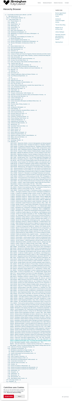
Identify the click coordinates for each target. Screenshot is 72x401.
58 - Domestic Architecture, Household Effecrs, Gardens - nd (23, 110)
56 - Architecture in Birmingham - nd (17, 107)
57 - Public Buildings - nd (14, 108)
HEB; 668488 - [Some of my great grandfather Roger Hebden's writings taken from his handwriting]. (33, 345)
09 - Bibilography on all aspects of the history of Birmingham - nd (24, 33)
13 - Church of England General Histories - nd (19, 39)
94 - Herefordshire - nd (14, 370)
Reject (19, 396)
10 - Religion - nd (13, 35)
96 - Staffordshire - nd (14, 373)
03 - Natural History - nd (14, 24)
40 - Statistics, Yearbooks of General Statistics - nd (20, 82)
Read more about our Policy (14, 392)
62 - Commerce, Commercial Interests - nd (18, 116)
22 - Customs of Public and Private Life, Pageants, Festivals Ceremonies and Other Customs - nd (31, 53)
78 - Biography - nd (13, 141)
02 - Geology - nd (13, 22)
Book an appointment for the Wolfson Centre (60, 14)
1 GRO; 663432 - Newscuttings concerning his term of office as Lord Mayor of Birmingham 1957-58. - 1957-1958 (36, 171)
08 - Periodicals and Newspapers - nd (17, 31)
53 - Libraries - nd (13, 102)
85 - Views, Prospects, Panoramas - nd (18, 356)
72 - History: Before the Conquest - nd (17, 132)
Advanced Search (47, 2)
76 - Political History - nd (14, 138)
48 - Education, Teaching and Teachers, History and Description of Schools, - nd (27, 94)
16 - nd (10, 44)
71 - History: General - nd (14, 130)
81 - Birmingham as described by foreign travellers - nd (21, 350)
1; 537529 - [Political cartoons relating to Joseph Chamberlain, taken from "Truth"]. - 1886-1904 (32, 229)
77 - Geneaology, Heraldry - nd (16, 140)
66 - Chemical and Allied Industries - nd (18, 122)
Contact (67, 2)
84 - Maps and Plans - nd (14, 354)
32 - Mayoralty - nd (13, 69)
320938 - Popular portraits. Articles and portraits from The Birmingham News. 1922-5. (30, 329)
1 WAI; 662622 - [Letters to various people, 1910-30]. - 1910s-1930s (26, 183)
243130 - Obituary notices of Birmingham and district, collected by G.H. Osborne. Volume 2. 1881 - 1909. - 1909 (36, 314)
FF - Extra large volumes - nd (14, 379)
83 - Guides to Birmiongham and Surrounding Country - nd (22, 353)
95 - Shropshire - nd (13, 372)
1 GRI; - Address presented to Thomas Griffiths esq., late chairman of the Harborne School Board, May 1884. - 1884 (36, 169)
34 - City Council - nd (14, 72)
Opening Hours (59, 42)
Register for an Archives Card (59, 28)
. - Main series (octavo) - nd (13, 16)
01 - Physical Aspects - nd (15, 21)
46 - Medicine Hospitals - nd (15, 91)
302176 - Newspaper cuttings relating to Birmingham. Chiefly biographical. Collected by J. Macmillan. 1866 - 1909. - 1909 (38, 328)
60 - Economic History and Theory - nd (18, 113)
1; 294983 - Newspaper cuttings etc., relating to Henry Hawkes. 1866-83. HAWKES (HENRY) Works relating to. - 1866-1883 (38, 199)
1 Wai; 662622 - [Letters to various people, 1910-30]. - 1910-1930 (25, 188)
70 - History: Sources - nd (15, 129)
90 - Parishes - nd (13, 364)
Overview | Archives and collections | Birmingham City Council (60, 37)
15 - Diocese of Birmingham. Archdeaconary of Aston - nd (22, 42)
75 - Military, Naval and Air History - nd (18, 137)
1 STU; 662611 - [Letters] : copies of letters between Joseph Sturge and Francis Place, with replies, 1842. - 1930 (36, 182)
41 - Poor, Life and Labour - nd (16, 83)
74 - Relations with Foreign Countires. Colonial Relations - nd (22, 135)
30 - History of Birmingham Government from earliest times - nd (23, 66)
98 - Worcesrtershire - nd (14, 376)
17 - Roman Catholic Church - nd (16, 46)
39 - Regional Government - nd (16, 80)
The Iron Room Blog (60, 24)
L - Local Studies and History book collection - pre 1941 (19, 14)
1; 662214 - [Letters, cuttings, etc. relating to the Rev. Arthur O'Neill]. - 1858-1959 (29, 243)
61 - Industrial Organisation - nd (16, 115)
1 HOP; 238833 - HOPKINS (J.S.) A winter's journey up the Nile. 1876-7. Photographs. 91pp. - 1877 (33, 176)
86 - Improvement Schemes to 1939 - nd (18, 357)
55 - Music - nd (12, 105)
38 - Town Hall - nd (13, 79)
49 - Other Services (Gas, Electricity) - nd (18, 96)
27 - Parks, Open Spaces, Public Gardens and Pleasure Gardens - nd (24, 61)
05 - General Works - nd (14, 27)
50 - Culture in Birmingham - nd (16, 97)
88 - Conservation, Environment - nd (17, 361)
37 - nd (10, 77)
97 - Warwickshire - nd (14, 375)
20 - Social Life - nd (13, 50)
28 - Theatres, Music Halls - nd (16, 63)
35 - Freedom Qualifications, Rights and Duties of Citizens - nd (23, 74)
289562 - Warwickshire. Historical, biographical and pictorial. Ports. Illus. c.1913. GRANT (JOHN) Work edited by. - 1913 (37, 326)
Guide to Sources (58, 2)
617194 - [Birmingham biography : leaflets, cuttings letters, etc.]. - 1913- (27, 342)
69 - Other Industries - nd (15, 127)
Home (39, 2)
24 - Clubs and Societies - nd (15, 57)
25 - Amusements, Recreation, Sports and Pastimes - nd (22, 58)
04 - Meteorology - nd (14, 25)
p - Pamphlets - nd (11, 381)
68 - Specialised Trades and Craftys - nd (18, 125)
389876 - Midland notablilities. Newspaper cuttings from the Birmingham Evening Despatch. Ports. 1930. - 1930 (36, 334)
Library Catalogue (59, 32)
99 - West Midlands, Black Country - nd (18, 378)
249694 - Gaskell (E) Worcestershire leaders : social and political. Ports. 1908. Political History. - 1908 (33, 321)
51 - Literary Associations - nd (15, 99)
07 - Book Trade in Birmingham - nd (17, 30)
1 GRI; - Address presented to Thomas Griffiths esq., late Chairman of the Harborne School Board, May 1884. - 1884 (36, 168)
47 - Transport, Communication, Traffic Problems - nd (21, 93)
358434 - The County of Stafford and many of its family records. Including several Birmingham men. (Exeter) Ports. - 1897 (38, 331)
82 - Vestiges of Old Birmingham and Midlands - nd (20, 351)
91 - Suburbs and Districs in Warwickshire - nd (19, 365)
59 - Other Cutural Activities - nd (16, 111)
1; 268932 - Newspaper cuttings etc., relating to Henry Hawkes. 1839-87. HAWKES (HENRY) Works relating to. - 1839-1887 (38, 196)
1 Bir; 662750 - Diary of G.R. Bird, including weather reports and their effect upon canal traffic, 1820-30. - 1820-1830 (37, 160)
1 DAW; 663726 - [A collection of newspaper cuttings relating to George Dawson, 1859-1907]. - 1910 (33, 163)
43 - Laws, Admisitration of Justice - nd (18, 86)
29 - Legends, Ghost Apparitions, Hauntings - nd (20, 64)
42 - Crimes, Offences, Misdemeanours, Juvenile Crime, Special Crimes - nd (26, 85)
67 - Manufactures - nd (14, 124)
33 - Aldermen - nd (13, 71)
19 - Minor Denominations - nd (16, 49)
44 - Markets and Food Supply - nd (17, 88)
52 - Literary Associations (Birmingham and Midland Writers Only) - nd (25, 100)
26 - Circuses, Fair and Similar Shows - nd (18, 60)
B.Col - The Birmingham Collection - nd (16, 17)
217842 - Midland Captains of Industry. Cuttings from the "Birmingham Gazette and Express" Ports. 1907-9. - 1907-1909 (38, 310)
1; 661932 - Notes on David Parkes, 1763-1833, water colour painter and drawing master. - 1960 (32, 235)
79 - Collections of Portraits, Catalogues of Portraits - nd (22, 346)
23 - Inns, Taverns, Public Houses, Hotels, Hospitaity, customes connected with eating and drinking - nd (32, 55)
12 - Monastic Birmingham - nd (16, 38)
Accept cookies (9, 396)
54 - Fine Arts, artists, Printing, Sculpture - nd (19, 104)
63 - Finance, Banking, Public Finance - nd (18, 118)
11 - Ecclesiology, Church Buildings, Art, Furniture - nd (21, 36)
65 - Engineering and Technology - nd (17, 121)
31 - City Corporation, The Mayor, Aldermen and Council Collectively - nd (25, 68)
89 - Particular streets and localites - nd (18, 362)
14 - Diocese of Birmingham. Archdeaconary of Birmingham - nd (23, 41)
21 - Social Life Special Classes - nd (17, 52)
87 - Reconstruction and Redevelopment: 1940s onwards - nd (23, 359)
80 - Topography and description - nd (17, 348)
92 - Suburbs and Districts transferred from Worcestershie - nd (23, 367)
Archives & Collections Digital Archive (59, 20)
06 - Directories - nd (13, 28)
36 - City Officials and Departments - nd (18, 75)
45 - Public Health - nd (14, 89)
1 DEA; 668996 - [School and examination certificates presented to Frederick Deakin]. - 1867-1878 (33, 165)
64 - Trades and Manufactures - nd (17, 119)
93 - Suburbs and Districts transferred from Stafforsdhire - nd (23, 368)
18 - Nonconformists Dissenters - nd (17, 47)
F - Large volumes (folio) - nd (14, 19)
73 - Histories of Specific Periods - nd (17, 133)
